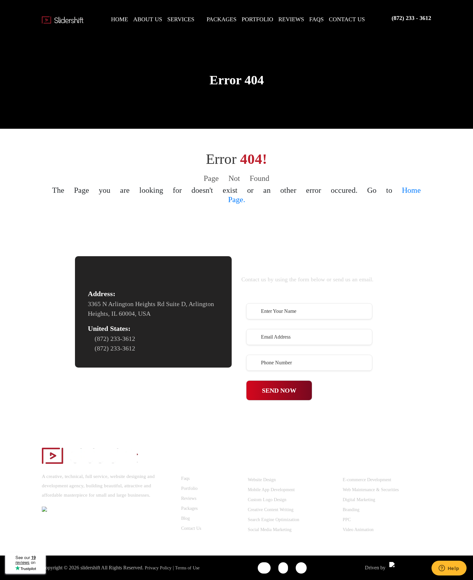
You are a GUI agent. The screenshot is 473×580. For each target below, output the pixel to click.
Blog (185, 518)
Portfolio (189, 488)
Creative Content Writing (270, 509)
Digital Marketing (359, 499)
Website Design (262, 479)
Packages (189, 508)
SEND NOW (279, 390)
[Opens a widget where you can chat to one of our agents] (449, 569)
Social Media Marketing (270, 529)
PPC (347, 519)
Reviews (188, 498)
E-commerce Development (367, 479)
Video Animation (358, 529)
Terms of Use (187, 568)
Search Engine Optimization (273, 519)
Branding (351, 509)
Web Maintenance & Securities (371, 489)
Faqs (185, 478)
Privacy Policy (158, 568)
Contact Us (191, 528)
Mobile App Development (271, 489)
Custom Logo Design (267, 499)
